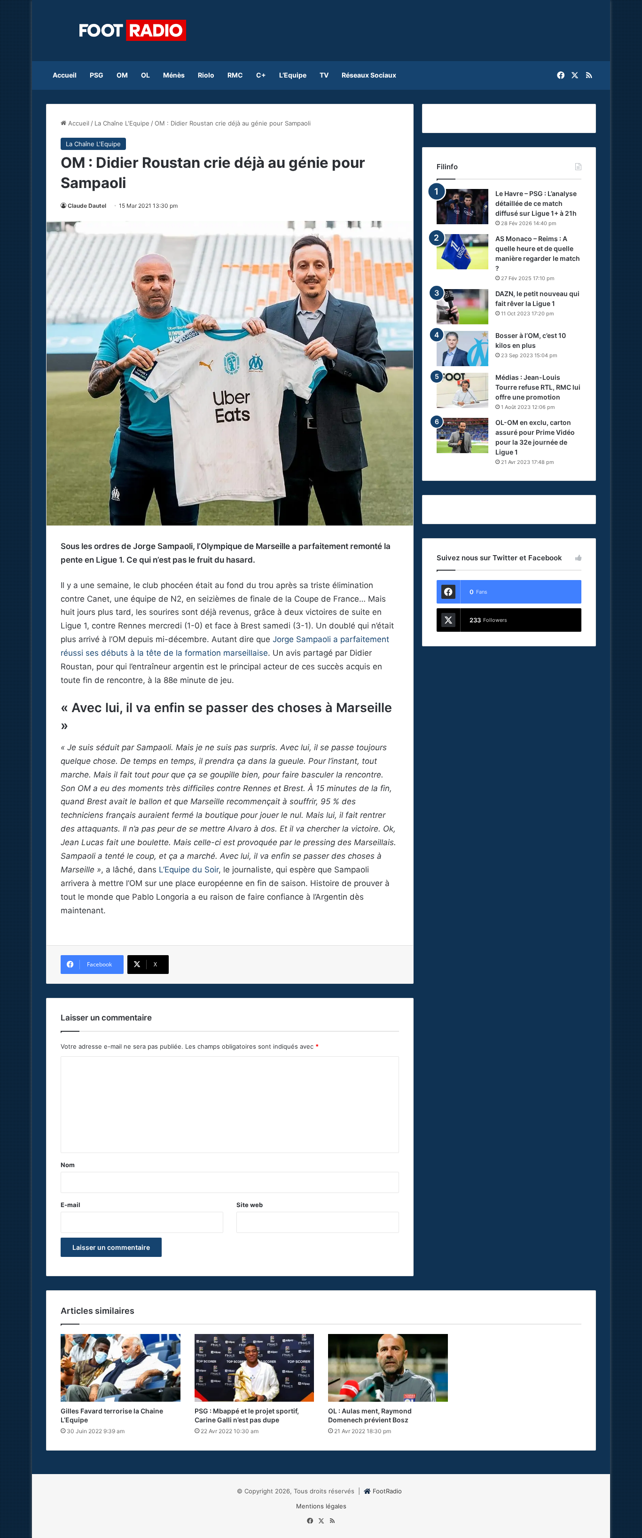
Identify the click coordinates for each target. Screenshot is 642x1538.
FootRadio (387, 1491)
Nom (68, 1165)
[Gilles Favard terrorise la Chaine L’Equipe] (120, 1368)
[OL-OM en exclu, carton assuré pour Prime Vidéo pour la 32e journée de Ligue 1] (462, 435)
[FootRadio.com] (133, 30)
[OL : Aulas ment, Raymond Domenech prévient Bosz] (388, 1368)
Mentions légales (321, 1506)
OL (145, 75)
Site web (249, 1204)
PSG (96, 75)
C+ (261, 75)
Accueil (65, 75)
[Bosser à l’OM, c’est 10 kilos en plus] (462, 348)
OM (122, 75)
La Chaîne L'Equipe (121, 123)
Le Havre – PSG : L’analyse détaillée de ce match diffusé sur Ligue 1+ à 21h (536, 203)
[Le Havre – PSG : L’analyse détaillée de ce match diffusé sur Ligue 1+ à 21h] (462, 206)
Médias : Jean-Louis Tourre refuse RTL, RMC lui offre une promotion (537, 387)
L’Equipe (292, 75)
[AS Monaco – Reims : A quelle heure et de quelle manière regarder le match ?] (462, 251)
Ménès (174, 75)
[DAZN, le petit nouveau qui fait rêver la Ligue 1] (462, 306)
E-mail (70, 1204)
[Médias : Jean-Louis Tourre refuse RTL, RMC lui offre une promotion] (462, 390)
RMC (235, 75)
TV (324, 75)
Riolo (206, 75)
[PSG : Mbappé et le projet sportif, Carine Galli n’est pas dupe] (254, 1368)
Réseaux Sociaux (369, 75)
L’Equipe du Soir (189, 869)
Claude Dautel (87, 205)
